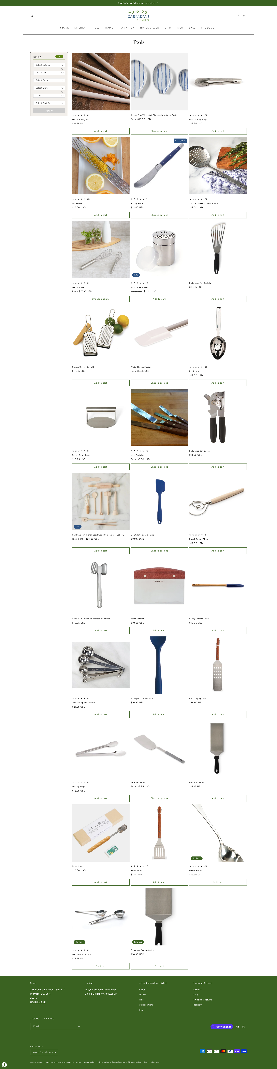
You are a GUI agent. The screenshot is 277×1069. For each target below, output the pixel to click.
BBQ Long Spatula (197, 698)
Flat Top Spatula (196, 782)
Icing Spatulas (137, 455)
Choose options (159, 131)
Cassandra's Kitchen (45, 1062)
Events (142, 995)
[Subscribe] (79, 1026)
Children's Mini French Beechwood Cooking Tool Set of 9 (98, 535)
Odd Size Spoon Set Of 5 (83, 703)
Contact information (152, 1062)
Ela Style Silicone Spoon (142, 698)
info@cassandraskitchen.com (101, 989)
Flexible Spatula (138, 782)
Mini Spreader (137, 203)
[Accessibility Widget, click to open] (4, 1065)
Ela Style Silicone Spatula (142, 535)
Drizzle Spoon (195, 870)
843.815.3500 (38, 1002)
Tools (38, 95)
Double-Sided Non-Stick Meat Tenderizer (91, 619)
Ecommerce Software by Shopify (67, 1062)
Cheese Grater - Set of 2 (83, 367)
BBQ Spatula (136, 870)
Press (142, 1000)
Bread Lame (77, 866)
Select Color (42, 80)
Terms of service (118, 1062)
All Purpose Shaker (139, 287)
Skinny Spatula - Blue (199, 619)
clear (62, 69)
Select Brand (42, 88)
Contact (197, 990)
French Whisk (78, 287)
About (142, 990)
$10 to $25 (41, 72)
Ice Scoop (194, 371)
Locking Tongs (78, 786)
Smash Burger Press (81, 455)
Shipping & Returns (202, 1000)
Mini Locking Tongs (198, 119)
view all (59, 57)
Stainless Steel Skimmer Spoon (203, 203)
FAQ (195, 995)
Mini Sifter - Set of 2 (81, 954)
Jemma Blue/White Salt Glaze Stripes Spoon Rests (154, 115)
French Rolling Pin (80, 119)
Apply (49, 110)
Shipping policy (134, 1062)
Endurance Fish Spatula (200, 283)
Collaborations (146, 1005)
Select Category (44, 65)
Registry (197, 1005)
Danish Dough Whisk (198, 539)
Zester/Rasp (77, 203)
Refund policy (89, 1062)
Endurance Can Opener (199, 451)
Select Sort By (43, 103)
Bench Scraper (137, 619)
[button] (32, 16)
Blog (141, 1010)
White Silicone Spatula (141, 367)
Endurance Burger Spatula (143, 950)
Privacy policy (103, 1062)
